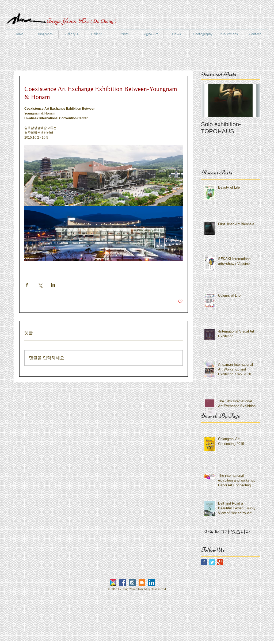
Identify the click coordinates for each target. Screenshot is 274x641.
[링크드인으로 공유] (53, 285)
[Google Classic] (220, 562)
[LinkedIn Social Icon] (151, 582)
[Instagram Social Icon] (132, 582)
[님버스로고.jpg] (113, 582)
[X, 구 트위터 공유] (40, 285)
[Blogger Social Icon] (142, 582)
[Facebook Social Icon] (122, 582)
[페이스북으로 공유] (26, 285)
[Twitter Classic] (212, 562)
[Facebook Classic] (204, 562)
